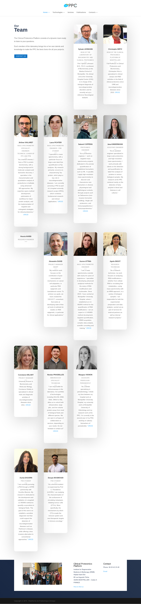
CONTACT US (21, 56)
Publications (81, 12)
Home (45, 12)
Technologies (58, 12)
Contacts (92, 12)
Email (105, 571)
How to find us (78, 587)
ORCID (25, 214)
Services (71, 12)
